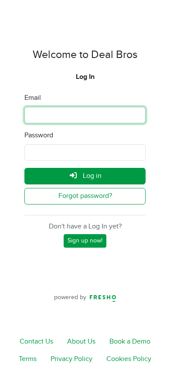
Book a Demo (129, 341)
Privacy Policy (71, 359)
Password (38, 135)
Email (32, 98)
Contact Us (36, 341)
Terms (28, 359)
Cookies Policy (128, 359)
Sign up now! (85, 240)
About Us (81, 341)
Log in (91, 176)
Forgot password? (85, 196)
